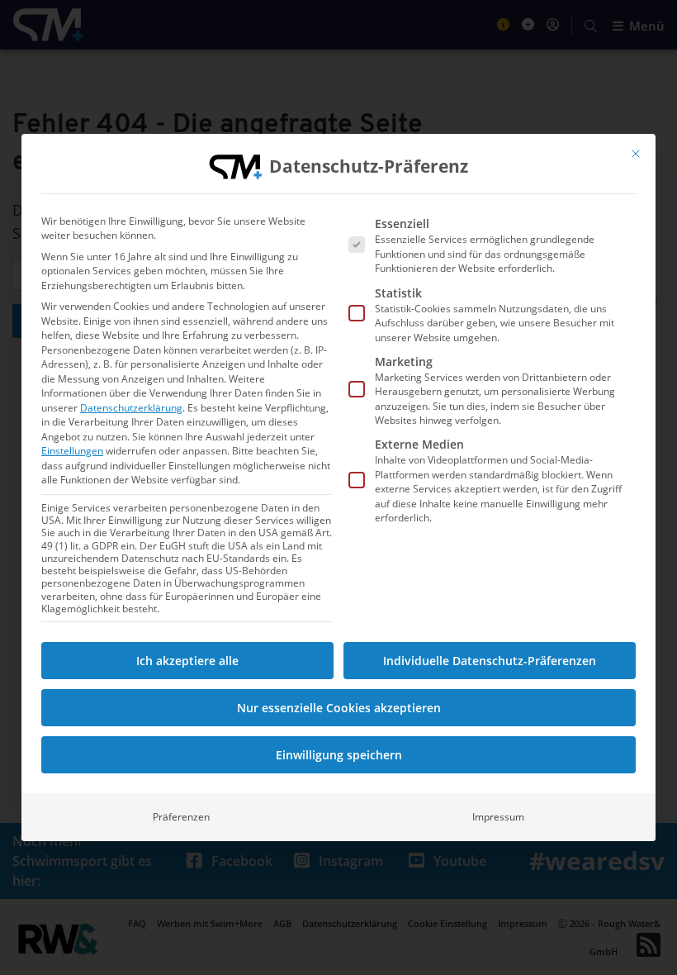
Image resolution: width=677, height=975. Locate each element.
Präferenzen (181, 817)
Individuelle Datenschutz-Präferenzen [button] (489, 660)
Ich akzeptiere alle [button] (187, 660)
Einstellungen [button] (72, 451)
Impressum (498, 817)
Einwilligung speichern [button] (339, 755)
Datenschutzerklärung (131, 408)
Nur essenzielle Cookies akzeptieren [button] (339, 708)
